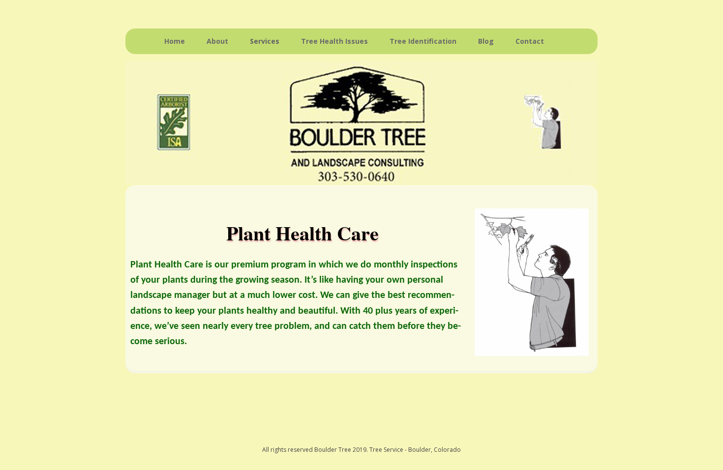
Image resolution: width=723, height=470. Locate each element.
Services (264, 41)
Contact (529, 41)
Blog (486, 41)
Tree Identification (423, 41)
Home (174, 41)
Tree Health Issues (334, 41)
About (217, 41)
